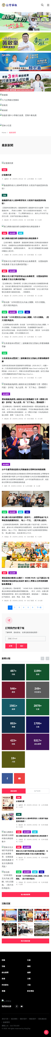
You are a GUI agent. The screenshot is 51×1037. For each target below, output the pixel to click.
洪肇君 (6, 255)
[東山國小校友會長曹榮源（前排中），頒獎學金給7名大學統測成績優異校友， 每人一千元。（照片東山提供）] (25, 499)
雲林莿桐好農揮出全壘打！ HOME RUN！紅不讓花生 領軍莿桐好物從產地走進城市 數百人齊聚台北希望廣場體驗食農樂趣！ (25, 581)
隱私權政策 (42, 1019)
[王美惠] (25, 21)
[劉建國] (25, 95)
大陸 (29, 985)
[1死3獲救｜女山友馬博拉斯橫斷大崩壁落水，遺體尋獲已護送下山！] (41, 929)
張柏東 (6, 378)
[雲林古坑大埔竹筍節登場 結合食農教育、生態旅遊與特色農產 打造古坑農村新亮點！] (25, 263)
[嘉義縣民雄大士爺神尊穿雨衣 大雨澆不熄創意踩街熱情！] (25, 187)
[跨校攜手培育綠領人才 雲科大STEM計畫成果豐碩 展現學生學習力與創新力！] (41, 915)
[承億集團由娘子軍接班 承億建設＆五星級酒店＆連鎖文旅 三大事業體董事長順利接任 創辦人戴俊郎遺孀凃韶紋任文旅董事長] (9, 929)
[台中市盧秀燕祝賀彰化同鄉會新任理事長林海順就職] (25, 441)
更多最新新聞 (25, 894)
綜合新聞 (12, 233)
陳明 (5, 486)
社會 (4, 312)
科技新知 (5, 985)
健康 (20, 233)
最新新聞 (14, 791)
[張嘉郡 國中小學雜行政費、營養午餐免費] (25, 115)
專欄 (3, 991)
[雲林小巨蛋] (25, 125)
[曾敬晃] (25, 105)
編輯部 (6, 179)
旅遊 (3, 979)
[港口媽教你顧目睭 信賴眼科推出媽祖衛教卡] (25, 226)
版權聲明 (6, 1022)
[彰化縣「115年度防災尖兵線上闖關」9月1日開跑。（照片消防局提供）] (25, 304)
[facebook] (7, 778)
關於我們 (23, 1019)
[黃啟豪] (25, 41)
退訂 (21, 646)
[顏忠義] (25, 62)
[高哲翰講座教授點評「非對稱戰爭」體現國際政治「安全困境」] (25, 929)
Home (4, 132)
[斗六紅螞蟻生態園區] (25, 100)
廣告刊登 (5, 1019)
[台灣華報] (9, 5)
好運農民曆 (6, 175)
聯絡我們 (32, 1019)
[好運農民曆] (25, 163)
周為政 (6, 337)
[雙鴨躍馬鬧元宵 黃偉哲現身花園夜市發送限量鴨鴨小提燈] (25, 915)
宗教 (4, 195)
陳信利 (6, 220)
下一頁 (39, 607)
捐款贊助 (14, 1019)
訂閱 (10, 646)
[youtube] (19, 778)
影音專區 (30, 991)
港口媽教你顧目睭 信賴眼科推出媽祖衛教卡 (20, 238)
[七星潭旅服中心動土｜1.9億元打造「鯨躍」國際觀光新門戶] (9, 915)
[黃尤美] (25, 82)
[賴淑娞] (25, 110)
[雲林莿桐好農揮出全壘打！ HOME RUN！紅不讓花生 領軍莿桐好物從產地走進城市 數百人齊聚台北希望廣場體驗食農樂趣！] (25, 555)
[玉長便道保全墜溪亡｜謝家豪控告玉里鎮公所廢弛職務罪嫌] (25, 345)
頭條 (4, 170)
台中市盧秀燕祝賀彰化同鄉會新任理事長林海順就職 (23, 470)
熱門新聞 (37, 791)
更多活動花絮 (25, 941)
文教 (27, 312)
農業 (4, 271)
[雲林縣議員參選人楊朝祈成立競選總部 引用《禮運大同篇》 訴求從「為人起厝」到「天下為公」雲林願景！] (25, 386)
